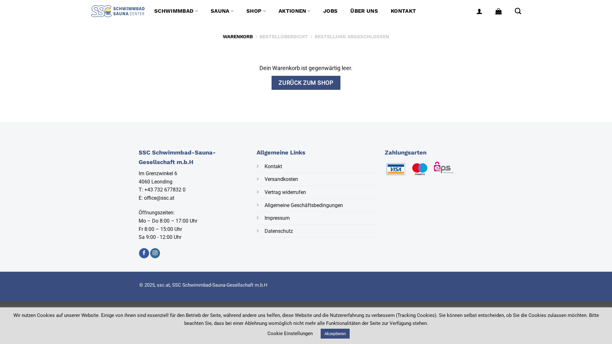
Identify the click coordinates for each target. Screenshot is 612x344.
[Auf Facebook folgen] (144, 253)
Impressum (277, 218)
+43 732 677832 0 (165, 190)
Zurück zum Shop (306, 82)
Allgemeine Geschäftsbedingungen (304, 205)
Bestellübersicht (283, 36)
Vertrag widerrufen (285, 192)
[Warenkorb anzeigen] (498, 11)
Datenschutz (279, 231)
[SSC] (118, 11)
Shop (253, 11)
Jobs (330, 11)
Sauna (220, 11)
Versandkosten (281, 179)
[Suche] (518, 11)
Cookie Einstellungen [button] (290, 333)
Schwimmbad (173, 11)
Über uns (364, 11)
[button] (479, 11)
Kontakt (403, 11)
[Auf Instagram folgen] (155, 253)
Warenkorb (238, 36)
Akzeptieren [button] (335, 333)
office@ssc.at (159, 198)
